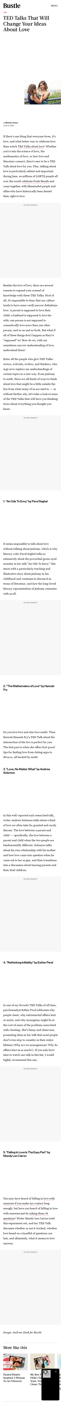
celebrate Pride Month (35, 181)
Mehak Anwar (11, 122)
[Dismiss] (55, 1372)
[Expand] (45, 1372)
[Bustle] (11, 5)
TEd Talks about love (31, 146)
